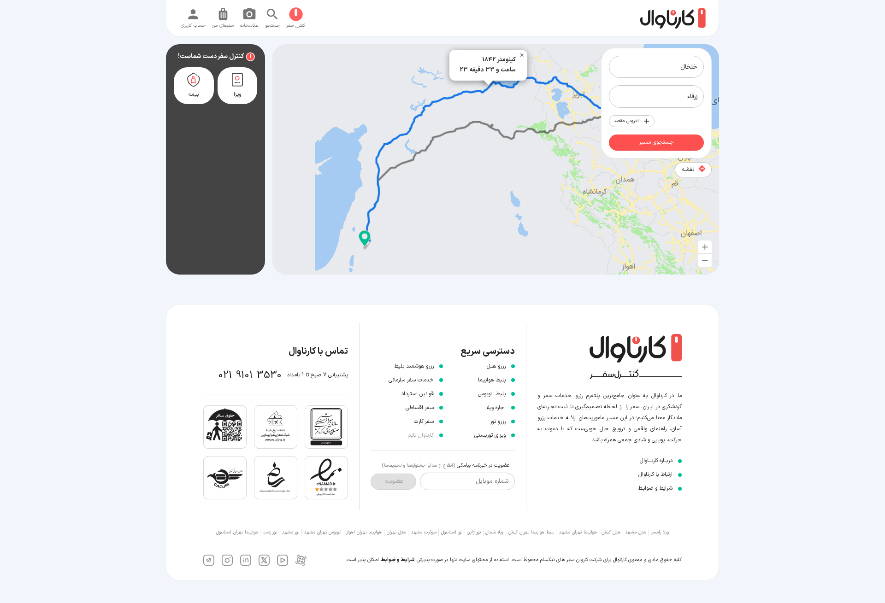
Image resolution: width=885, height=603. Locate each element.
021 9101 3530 (250, 375)
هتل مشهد (635, 532)
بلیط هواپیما (492, 380)
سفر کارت (424, 421)
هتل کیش (611, 532)
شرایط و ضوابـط (655, 488)
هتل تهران (396, 532)
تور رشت (270, 532)
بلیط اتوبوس (492, 394)
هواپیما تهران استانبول (237, 532)
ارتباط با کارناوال (655, 474)
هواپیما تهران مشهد (578, 532)
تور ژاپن (474, 532)
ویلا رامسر (660, 532)
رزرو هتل (496, 366)
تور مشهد (290, 532)
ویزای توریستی (490, 435)
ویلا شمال (494, 532)
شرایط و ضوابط (398, 560)
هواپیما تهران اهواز (364, 532)
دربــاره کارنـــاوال (656, 461)
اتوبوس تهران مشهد (323, 532)
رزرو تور (498, 421)
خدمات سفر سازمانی (411, 380)
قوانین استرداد (417, 394)
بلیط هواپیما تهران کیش (531, 532)
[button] (364, 238)
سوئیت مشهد (424, 532)
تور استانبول (451, 532)
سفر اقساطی (420, 408)
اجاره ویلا (496, 408)
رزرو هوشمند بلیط (414, 366)
